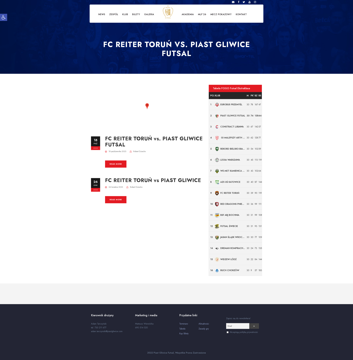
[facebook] (238, 2)
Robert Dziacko (139, 151)
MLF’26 (202, 14)
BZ (256, 95)
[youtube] (249, 2)
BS (260, 95)
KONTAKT (241, 14)
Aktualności (204, 323)
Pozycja (212, 95)
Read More (116, 164)
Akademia (188, 14)
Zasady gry (204, 328)
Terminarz (183, 323)
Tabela (182, 328)
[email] (233, 2)
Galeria (149, 14)
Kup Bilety (183, 333)
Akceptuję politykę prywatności (243, 332)
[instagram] (255, 2)
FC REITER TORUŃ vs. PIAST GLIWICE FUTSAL (154, 141)
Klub (217, 95)
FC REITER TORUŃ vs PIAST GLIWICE (153, 180)
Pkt (252, 95)
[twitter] (244, 2)
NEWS (101, 14)
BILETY (136, 14)
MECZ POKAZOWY (221, 14)
